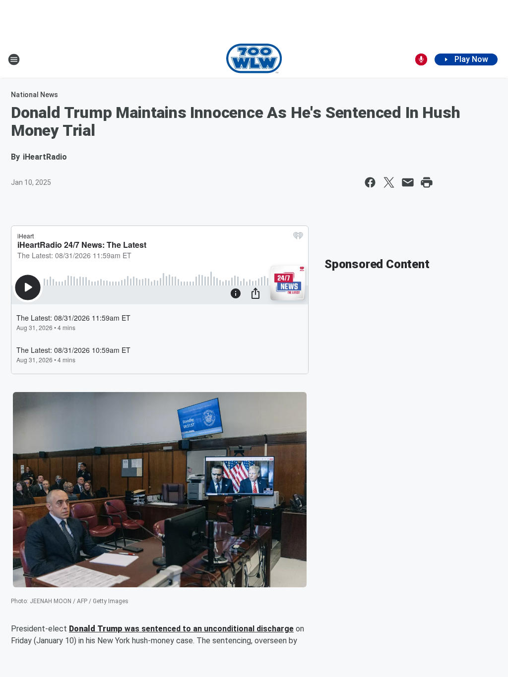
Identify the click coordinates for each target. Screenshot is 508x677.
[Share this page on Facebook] (370, 182)
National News (34, 95)
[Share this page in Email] (408, 182)
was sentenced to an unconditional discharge (208, 628)
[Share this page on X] (389, 182)
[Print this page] (427, 182)
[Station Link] (254, 59)
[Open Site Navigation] (14, 59)
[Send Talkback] (421, 59)
